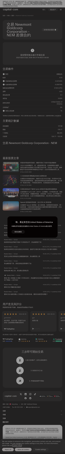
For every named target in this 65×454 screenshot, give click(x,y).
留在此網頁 (18, 232)
